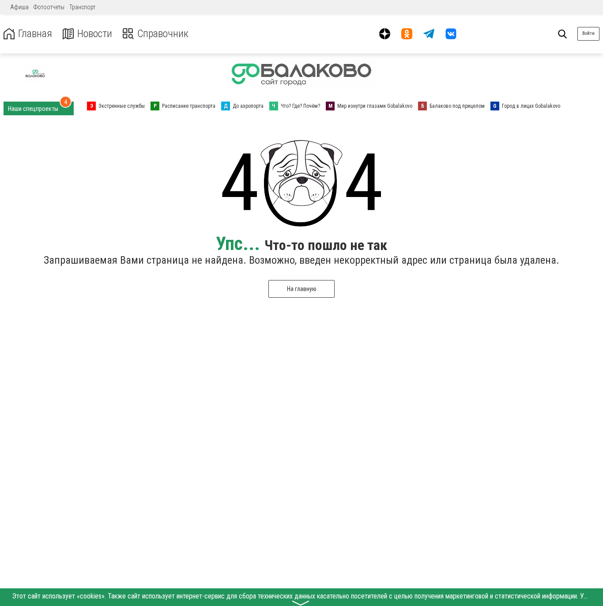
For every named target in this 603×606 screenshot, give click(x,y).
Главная (35, 34)
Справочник (162, 34)
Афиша (19, 7)
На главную (302, 288)
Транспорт (82, 7)
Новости (94, 34)
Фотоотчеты (49, 7)
